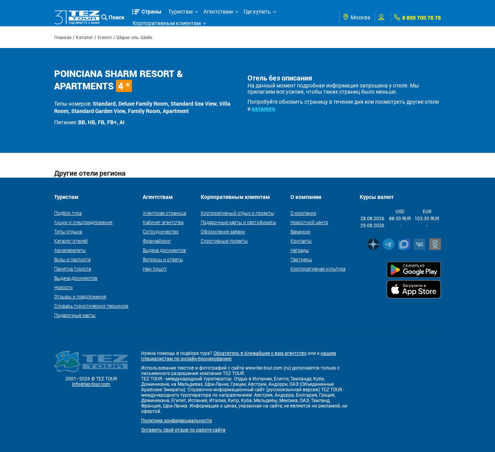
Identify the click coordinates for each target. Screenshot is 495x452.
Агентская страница (164, 213)
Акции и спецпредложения (83, 222)
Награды (299, 250)
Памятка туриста (72, 268)
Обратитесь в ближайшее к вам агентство (260, 353)
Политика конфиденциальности (176, 420)
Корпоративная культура (317, 268)
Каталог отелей (71, 241)
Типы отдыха (68, 231)
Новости (63, 287)
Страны (152, 11)
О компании (303, 213)
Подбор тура (68, 213)
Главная (63, 37)
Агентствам (218, 12)
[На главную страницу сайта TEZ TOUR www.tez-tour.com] (76, 17)
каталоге (263, 108)
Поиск (117, 17)
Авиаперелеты (70, 250)
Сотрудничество (161, 231)
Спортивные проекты (224, 241)
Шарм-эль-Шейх (134, 37)
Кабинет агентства (163, 222)
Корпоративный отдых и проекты (237, 213)
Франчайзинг (157, 241)
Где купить (257, 12)
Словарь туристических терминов (91, 306)
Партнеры (301, 259)
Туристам (180, 12)
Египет (104, 37)
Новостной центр (309, 222)
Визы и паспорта (72, 259)
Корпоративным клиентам (167, 23)
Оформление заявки (223, 231)
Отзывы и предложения (80, 296)
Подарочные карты (75, 315)
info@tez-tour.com (91, 384)
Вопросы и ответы (163, 259)
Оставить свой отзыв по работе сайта (183, 430)
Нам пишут (155, 268)
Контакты (301, 241)
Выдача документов (75, 278)
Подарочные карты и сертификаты (238, 222)
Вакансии (300, 231)
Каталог (84, 37)
